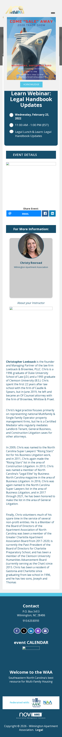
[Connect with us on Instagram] (38, 631)
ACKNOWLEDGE (31, 84)
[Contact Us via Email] (45, 631)
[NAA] (48, 702)
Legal (39, 730)
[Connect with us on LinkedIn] (31, 631)
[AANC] (36, 702)
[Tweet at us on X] (24, 631)
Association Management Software (31, 718)
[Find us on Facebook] (17, 631)
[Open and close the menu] (41, 13)
